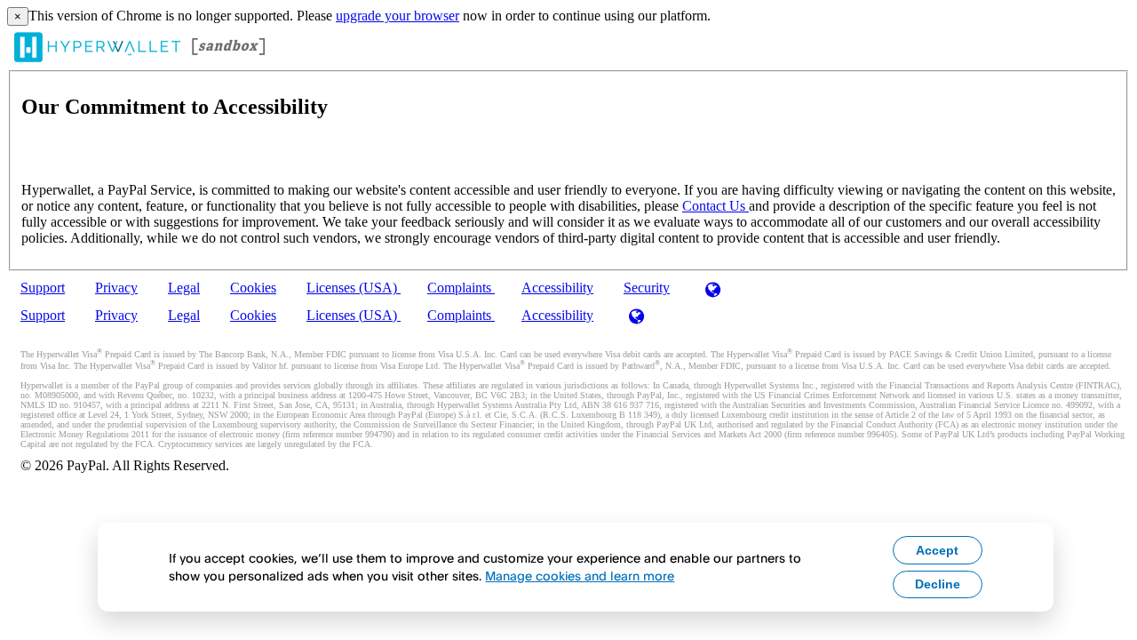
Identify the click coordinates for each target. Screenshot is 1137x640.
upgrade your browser (397, 15)
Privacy (116, 287)
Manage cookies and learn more (579, 575)
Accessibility (557, 287)
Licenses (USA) (353, 287)
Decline (937, 584)
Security (647, 287)
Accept (937, 550)
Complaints (461, 287)
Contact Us (715, 205)
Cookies (253, 287)
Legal (184, 287)
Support (42, 287)
